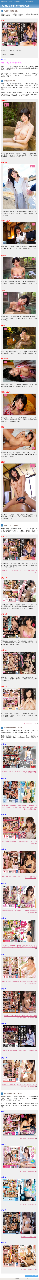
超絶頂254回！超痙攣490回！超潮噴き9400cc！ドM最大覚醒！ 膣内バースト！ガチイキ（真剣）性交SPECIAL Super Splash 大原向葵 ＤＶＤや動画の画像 (19, 807)
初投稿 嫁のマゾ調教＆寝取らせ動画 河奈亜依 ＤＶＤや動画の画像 (19, 1050)
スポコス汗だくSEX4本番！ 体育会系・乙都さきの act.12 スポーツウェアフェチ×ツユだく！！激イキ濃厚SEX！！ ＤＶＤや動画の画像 (19, 947)
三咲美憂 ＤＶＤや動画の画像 (28, 1269)
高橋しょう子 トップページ (29, 723)
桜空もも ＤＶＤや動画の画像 (28, 1204)
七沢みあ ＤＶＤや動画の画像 (28, 1138)
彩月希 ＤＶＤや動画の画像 (28, 1237)
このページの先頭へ (31, 1276)
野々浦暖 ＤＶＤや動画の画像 (28, 1171)
